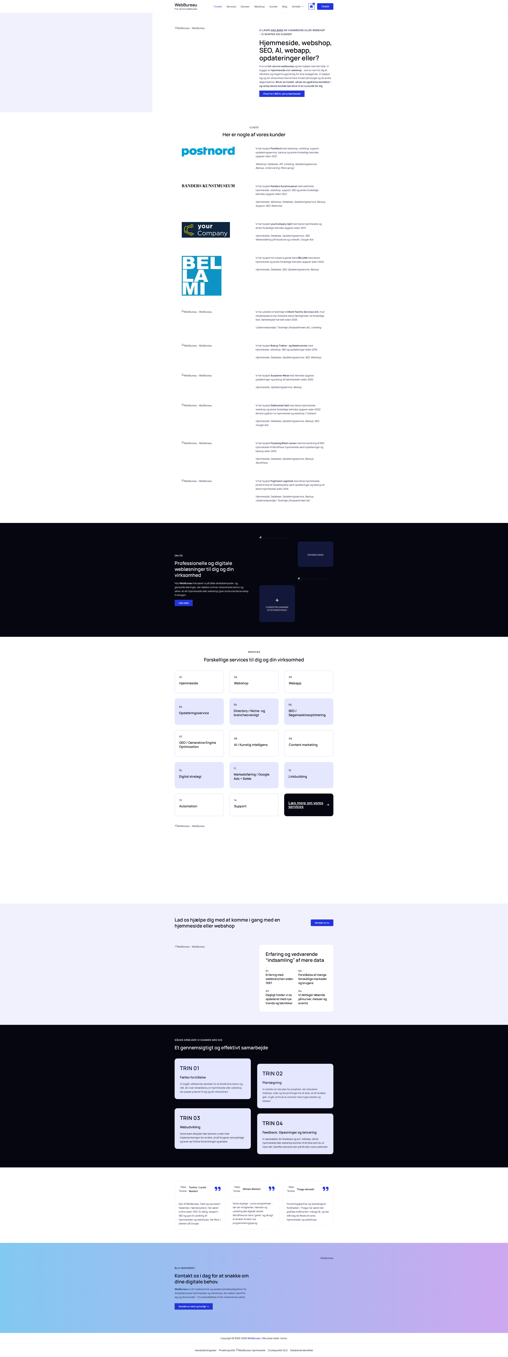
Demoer (245, 6)
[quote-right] (217, 1188)
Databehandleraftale (301, 1350)
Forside (218, 6)
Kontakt (296, 6)
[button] (302, 6)
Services (231, 6)
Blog (284, 6)
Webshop (259, 6)
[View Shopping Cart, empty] (311, 6)
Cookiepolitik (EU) (278, 1350)
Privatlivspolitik (227, 1350)
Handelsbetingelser (206, 1350)
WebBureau (186, 5)
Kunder (274, 6)
